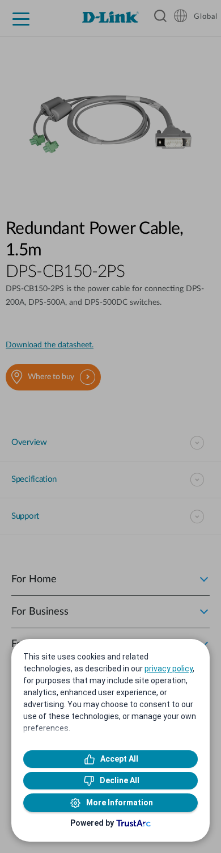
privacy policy (168, 668)
